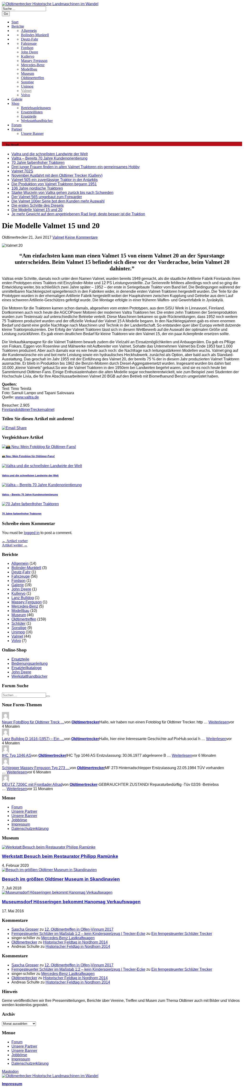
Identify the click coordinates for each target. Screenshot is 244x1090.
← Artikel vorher (15, 541)
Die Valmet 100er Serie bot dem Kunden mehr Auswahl (58, 201)
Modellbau (29, 69)
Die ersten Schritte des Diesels (37, 205)
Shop (15, 103)
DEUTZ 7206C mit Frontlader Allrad (32, 784)
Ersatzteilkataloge (26, 668)
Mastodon (10, 1072)
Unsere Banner (32, 133)
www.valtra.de (27, 397)
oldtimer (23, 410)
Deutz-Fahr (20, 572)
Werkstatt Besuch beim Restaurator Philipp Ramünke (60, 856)
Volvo (25, 95)
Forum (16, 125)
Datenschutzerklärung (30, 829)
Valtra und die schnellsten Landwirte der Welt (49, 154)
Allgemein (20, 563)
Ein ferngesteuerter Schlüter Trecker (181, 934)
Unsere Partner (24, 811)
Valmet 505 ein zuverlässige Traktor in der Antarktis (54, 180)
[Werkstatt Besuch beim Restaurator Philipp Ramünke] (49, 847)
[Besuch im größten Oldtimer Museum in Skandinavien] (49, 870)
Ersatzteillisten (32, 112)
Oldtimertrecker (85, 722)
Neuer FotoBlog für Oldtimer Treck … (33, 722)
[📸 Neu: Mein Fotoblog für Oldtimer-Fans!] (39, 447)
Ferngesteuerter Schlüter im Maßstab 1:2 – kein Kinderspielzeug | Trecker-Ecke (78, 934)
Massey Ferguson (34, 61)
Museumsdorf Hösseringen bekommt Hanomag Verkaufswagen (71, 901)
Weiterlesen (218, 722)
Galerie (16, 99)
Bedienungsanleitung (29, 663)
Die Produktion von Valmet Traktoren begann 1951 (54, 184)
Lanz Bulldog (22, 598)
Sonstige (27, 82)
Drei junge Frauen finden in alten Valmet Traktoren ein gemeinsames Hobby (75, 167)
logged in (32, 533)
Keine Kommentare (81, 237)
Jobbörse (19, 820)
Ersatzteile (28, 116)
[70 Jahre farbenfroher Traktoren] (30, 504)
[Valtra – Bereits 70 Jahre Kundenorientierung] (42, 485)
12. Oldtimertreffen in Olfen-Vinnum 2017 (79, 929)
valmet (48, 410)
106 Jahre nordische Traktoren (37, 188)
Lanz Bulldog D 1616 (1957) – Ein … (33, 739)
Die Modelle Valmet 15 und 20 (36, 210)
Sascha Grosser (25, 929)
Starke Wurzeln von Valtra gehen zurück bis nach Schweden (62, 193)
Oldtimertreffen (32, 78)
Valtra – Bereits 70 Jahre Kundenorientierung (49, 158)
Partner (16, 129)
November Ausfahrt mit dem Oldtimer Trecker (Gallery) (56, 175)
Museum (27, 73)
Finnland (9, 410)
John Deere (29, 52)
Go (6, 13)
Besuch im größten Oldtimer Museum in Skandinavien (61, 879)
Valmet (26, 91)
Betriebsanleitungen (36, 108)
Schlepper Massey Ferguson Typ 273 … (36, 768)
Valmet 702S (22, 171)
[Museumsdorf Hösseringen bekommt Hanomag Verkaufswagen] (57, 892)
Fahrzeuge (20, 576)
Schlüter (18, 623)
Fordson (27, 48)
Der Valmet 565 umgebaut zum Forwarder (46, 197)
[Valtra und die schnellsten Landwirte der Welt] (42, 466)
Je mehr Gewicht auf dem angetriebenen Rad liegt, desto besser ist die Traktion (78, 214)
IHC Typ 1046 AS (16, 755)
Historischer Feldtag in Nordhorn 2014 (75, 942)
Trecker (36, 410)
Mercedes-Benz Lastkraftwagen (68, 938)
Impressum (20, 824)
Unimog (27, 86)
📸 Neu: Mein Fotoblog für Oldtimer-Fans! (28, 456)
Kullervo (27, 56)
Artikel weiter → (14, 545)
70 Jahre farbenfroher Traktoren (38, 163)
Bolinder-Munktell (26, 568)
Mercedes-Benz (33, 65)
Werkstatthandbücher (37, 121)
